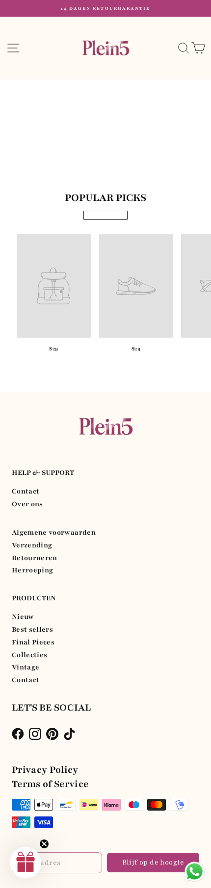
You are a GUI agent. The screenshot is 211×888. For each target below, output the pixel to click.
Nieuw (23, 616)
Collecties (29, 655)
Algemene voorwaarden (54, 532)
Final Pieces (33, 642)
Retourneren (34, 558)
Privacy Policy (45, 770)
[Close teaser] (44, 844)
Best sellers (32, 629)
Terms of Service (50, 784)
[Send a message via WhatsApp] (194, 871)
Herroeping (32, 570)
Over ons (27, 504)
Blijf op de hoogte (153, 862)
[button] (25, 862)
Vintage (25, 667)
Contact (25, 491)
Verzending (32, 545)
